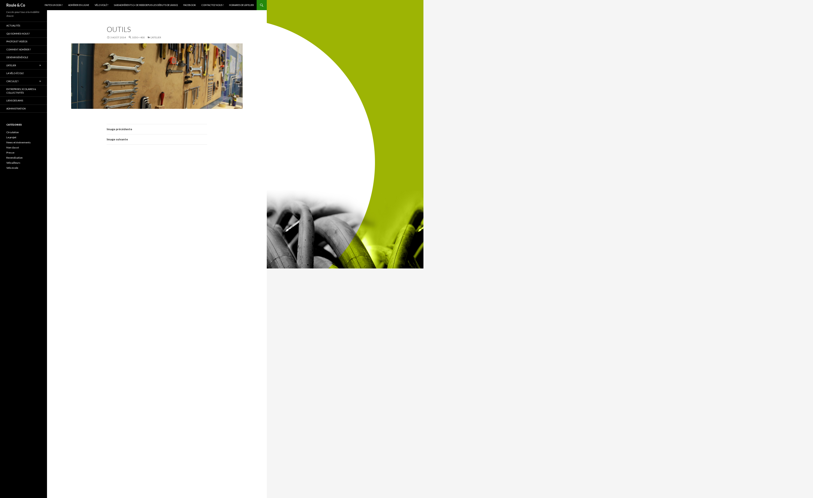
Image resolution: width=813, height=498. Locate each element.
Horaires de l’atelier (241, 5)
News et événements (18, 142)
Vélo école (12, 167)
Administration (16, 108)
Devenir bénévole (17, 57)
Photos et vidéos (16, 41)
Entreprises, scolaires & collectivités (21, 91)
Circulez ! (12, 81)
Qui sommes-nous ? (18, 33)
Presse (10, 152)
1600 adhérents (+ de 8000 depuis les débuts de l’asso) (146, 5)
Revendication (14, 157)
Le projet (11, 137)
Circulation (12, 132)
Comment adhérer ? (18, 49)
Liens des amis (14, 100)
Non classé (12, 147)
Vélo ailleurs (13, 162)
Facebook (189, 5)
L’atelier (156, 37)
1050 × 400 (138, 37)
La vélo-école (15, 73)
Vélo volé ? (101, 5)
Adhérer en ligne (78, 5)
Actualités (13, 25)
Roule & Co (15, 5)
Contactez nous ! (212, 5)
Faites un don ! (54, 5)
